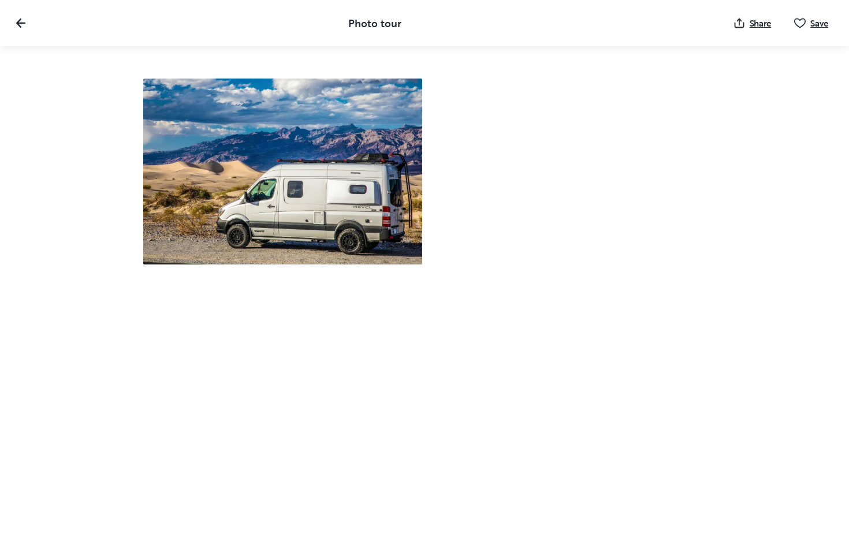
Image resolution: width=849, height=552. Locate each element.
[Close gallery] (20, 23)
